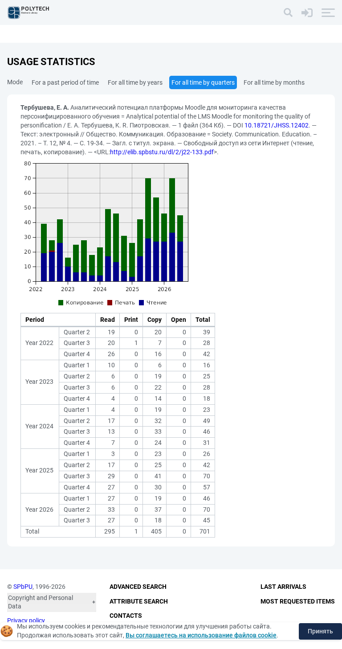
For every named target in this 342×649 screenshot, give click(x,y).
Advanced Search (138, 586)
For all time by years (135, 82)
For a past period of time (65, 82)
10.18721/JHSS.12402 (276, 125)
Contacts (126, 615)
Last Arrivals (283, 586)
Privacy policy (26, 620)
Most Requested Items (298, 601)
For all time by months (274, 82)
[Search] (288, 12)
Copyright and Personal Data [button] (40, 602)
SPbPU (23, 586)
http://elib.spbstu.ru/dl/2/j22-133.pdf (162, 152)
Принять (320, 631)
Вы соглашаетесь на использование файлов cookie (201, 635)
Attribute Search (139, 601)
